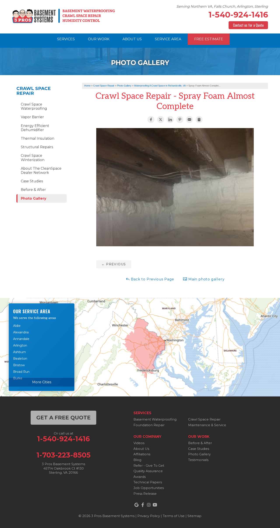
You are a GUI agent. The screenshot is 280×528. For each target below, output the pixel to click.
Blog (137, 460)
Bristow (19, 365)
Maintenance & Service (207, 425)
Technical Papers (147, 482)
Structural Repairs (37, 147)
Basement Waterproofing (155, 419)
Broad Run (21, 372)
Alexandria (21, 332)
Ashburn (19, 352)
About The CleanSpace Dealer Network (41, 170)
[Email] (189, 119)
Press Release (145, 493)
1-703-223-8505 (64, 455)
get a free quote (63, 417)
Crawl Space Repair (33, 91)
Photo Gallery (33, 198)
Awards (139, 477)
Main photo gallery (205, 279)
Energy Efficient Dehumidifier (35, 128)
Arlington (20, 345)
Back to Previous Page (152, 279)
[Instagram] (148, 504)
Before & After (33, 190)
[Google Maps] (136, 504)
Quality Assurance (148, 471)
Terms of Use (174, 516)
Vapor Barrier (32, 117)
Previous (114, 264)
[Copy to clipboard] (199, 119)
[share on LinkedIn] (170, 119)
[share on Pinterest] (179, 119)
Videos (138, 443)
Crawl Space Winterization (32, 157)
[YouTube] (155, 504)
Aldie (17, 326)
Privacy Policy (148, 516)
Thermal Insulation (37, 138)
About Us (141, 449)
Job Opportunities (148, 488)
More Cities (41, 382)
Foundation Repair (148, 425)
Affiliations (141, 454)
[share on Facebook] (150, 119)
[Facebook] (142, 504)
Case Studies (32, 181)
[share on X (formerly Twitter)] (160, 119)
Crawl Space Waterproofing (34, 106)
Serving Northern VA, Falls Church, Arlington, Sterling (222, 6)
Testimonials (198, 460)
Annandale (21, 339)
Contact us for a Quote (248, 25)
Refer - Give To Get (148, 465)
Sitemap (194, 516)
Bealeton (20, 359)
